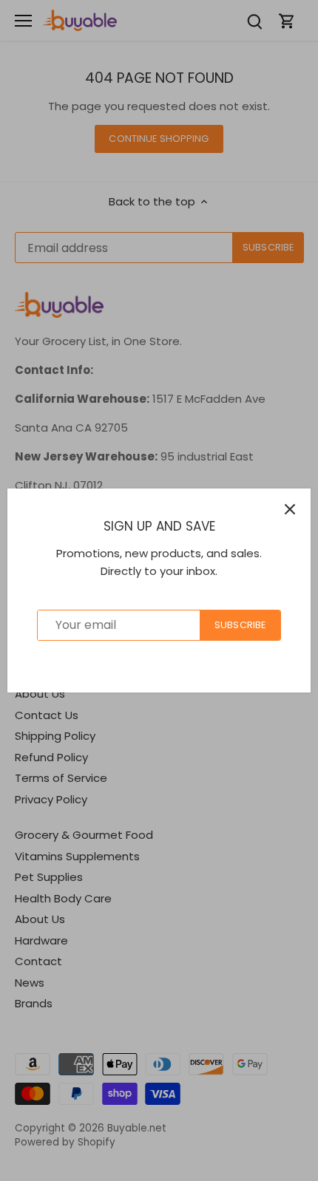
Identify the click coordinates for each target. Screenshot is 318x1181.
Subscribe (239, 625)
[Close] (290, 509)
